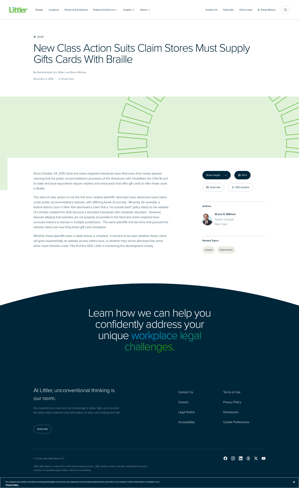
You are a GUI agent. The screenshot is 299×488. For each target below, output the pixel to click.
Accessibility (186, 422)
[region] (149, 482)
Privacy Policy (232, 402)
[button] (225, 458)
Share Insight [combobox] (213, 175)
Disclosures (230, 412)
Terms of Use (231, 392)
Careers (183, 402)
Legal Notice (186, 412)
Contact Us (185, 392)
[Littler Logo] (18, 10)
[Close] (294, 482)
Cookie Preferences (236, 422)
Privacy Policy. (12, 484)
